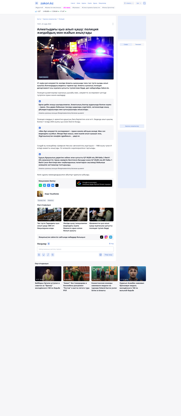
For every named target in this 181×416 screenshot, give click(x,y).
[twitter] (57, 185)
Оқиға (90, 3)
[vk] (52, 185)
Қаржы (84, 3)
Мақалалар (102, 3)
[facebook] (48, 185)
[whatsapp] (40, 185)
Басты (39, 19)
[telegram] (44, 185)
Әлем (78, 3)
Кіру (112, 243)
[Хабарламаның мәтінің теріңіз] (75, 249)
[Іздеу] (144, 3)
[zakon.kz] (47, 3)
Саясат (73, 3)
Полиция (61, 19)
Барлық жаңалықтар (50, 19)
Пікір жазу (108, 255)
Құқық (95, 3)
